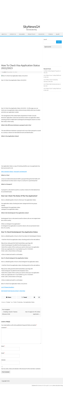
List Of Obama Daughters (7, 287)
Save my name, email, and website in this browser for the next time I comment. (21, 368)
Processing (19, 302)
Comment (4, 327)
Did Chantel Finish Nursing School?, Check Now (13, 291)
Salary (57, 34)
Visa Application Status (28, 302)
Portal (14, 302)
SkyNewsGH (31, 26)
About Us (4, 34)
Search (45, 39)
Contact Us (13, 34)
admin (4, 72)
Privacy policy (31, 34)
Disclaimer (22, 34)
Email (3, 353)
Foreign (50, 34)
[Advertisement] (31, 11)
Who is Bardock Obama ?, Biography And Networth (14, 171)
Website (3, 360)
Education (41, 34)
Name (3, 346)
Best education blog (58, 385)
